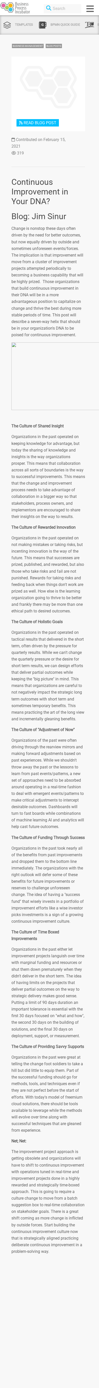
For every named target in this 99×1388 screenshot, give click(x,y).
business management (28, 46)
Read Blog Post (39, 122)
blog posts (53, 46)
